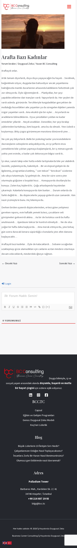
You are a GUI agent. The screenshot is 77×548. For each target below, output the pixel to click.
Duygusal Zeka (26, 63)
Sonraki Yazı (67, 263)
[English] (5, 542)
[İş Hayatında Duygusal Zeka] (16, 6)
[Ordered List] (22, 307)
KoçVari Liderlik (38, 425)
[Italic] (9, 307)
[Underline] (13, 307)
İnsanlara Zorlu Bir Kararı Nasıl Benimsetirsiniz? (38, 455)
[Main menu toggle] (69, 6)
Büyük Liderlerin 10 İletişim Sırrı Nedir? (38, 446)
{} (43, 306)
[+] (48, 306)
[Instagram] (38, 395)
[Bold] (5, 307)
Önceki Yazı (9, 263)
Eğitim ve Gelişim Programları (38, 415)
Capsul (38, 410)
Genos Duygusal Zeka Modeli (38, 420)
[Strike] (18, 307)
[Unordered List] (26, 307)
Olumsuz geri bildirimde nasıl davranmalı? (38, 460)
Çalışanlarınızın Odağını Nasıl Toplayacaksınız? (38, 450)
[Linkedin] (30, 395)
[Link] (39, 307)
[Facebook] (46, 395)
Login (8, 283)
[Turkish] (9, 542)
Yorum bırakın (8, 63)
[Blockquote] (30, 307)
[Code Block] (35, 307)
